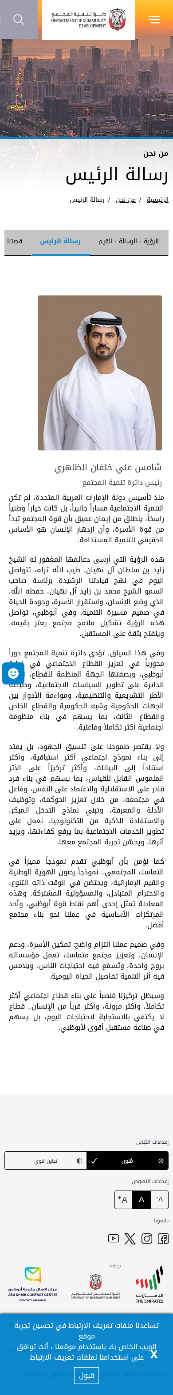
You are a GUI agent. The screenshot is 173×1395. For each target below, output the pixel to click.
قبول (86, 1375)
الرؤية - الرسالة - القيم (128, 241)
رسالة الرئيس (87, 200)
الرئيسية (158, 200)
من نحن (126, 200)
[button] (13, 673)
